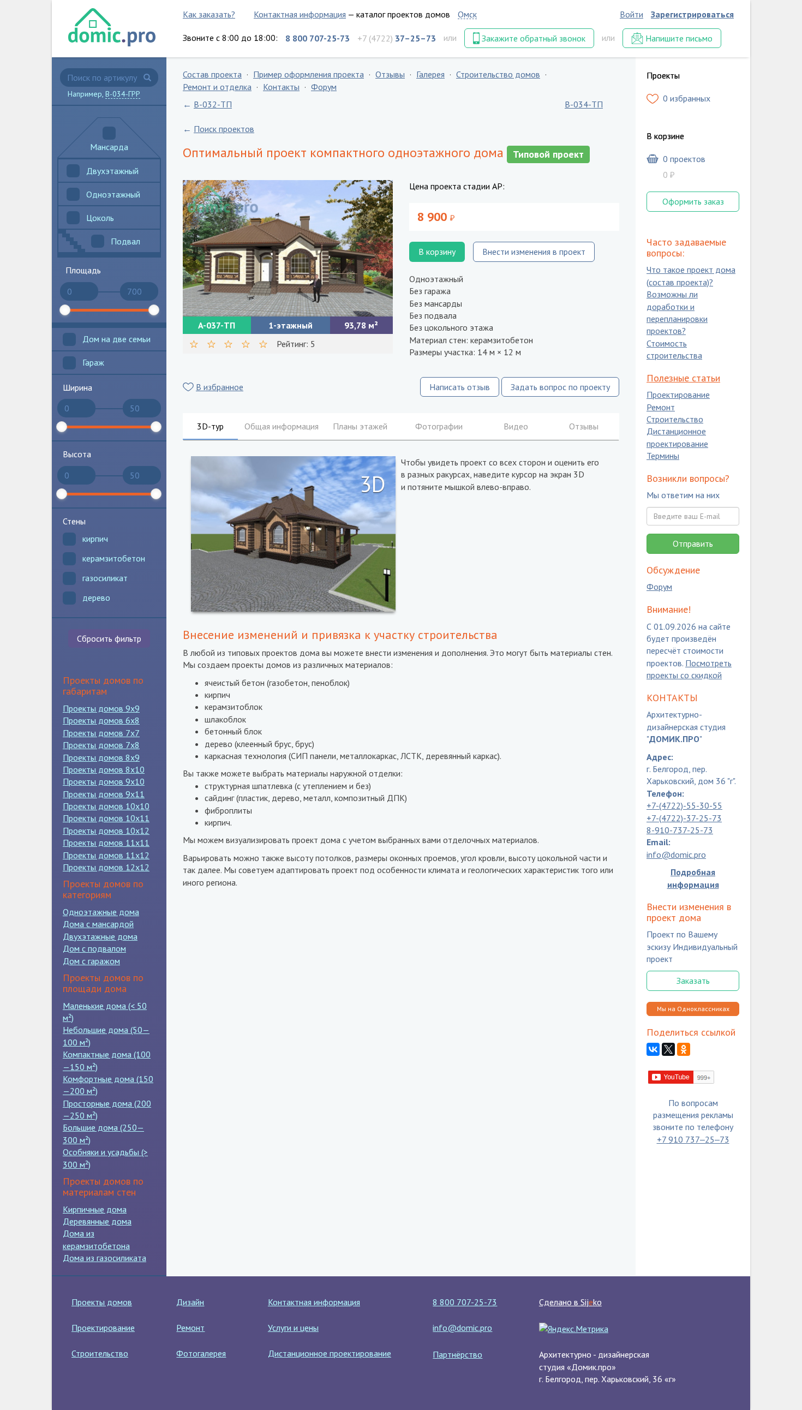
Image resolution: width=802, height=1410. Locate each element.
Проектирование (678, 395)
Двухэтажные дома (100, 936)
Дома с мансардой (98, 923)
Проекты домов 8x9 (101, 757)
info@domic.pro (676, 854)
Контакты (281, 86)
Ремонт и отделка (217, 86)
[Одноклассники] (683, 1049)
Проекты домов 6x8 (101, 720)
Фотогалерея (201, 1353)
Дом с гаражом (91, 960)
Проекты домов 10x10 (106, 805)
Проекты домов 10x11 (106, 817)
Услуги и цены (293, 1327)
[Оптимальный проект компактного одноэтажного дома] (288, 248)
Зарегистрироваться (692, 14)
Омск (467, 14)
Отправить (693, 543)
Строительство (675, 419)
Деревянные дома (97, 1221)
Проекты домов (101, 1302)
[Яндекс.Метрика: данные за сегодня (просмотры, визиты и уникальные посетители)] (573, 1329)
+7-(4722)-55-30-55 (684, 805)
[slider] (64, 309)
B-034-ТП (584, 104)
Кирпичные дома (95, 1209)
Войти (631, 14)
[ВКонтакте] (653, 1049)
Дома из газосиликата (104, 1257)
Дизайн (190, 1302)
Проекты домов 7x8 (101, 744)
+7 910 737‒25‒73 (693, 1139)
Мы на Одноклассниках (693, 1009)
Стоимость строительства (674, 349)
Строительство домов (498, 74)
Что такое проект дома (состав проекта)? (691, 276)
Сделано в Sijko (570, 1302)
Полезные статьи (683, 378)
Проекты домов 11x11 (106, 842)
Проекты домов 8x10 (104, 769)
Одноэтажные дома (101, 911)
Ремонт (661, 407)
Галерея (430, 74)
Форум (324, 86)
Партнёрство (457, 1354)
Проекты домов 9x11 (104, 793)
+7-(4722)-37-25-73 (684, 817)
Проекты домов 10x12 (106, 830)
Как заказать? (209, 14)
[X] (668, 1049)
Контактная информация (300, 14)
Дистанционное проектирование (677, 437)
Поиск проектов (224, 128)
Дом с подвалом (94, 948)
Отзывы (390, 74)
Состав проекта (212, 74)
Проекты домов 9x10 (104, 781)
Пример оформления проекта (308, 74)
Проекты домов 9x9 (101, 708)
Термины (663, 456)
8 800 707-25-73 (465, 1302)
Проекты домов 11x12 (106, 855)
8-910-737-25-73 (680, 830)
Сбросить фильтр (109, 638)
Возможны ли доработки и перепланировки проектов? (677, 313)
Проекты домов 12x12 (106, 867)
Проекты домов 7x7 (101, 732)
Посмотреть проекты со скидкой (689, 669)
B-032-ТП (213, 104)
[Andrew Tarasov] (682, 1076)
